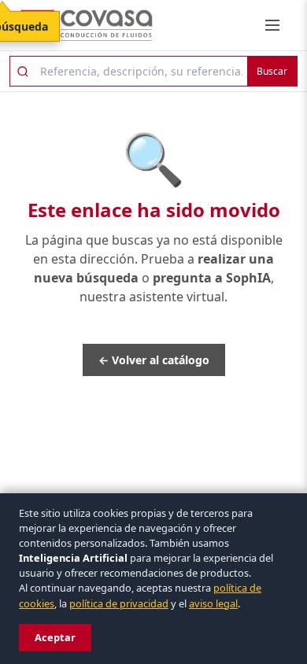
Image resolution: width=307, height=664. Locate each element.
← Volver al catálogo (153, 359)
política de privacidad (118, 603)
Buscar (272, 71)
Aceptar (55, 637)
